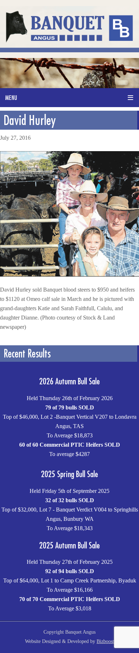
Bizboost (105, 641)
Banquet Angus (69, 29)
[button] (69, 97)
